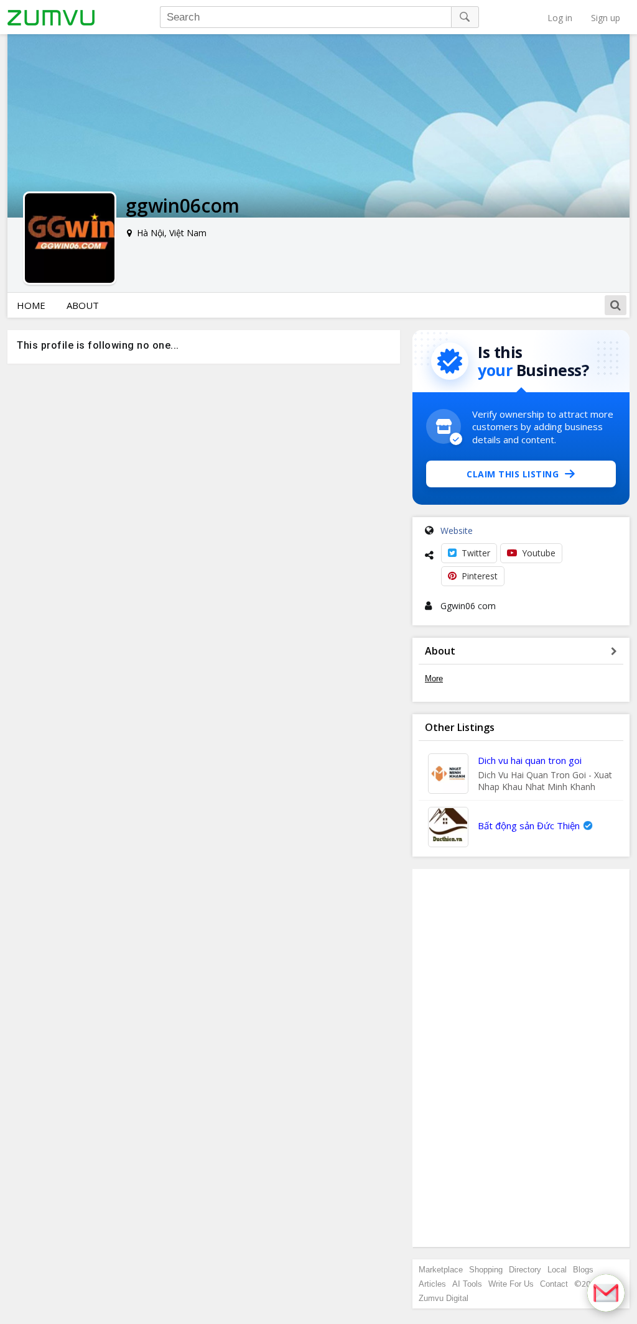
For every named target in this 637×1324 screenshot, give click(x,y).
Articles (432, 1284)
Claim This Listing (513, 474)
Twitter (476, 553)
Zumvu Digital (443, 1298)
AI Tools (467, 1284)
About (83, 305)
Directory (525, 1270)
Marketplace (441, 1270)
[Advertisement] (521, 1057)
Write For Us (511, 1284)
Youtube (539, 553)
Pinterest (480, 576)
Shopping (486, 1270)
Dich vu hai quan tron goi (530, 760)
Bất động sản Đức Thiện (529, 825)
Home (31, 305)
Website (456, 530)
